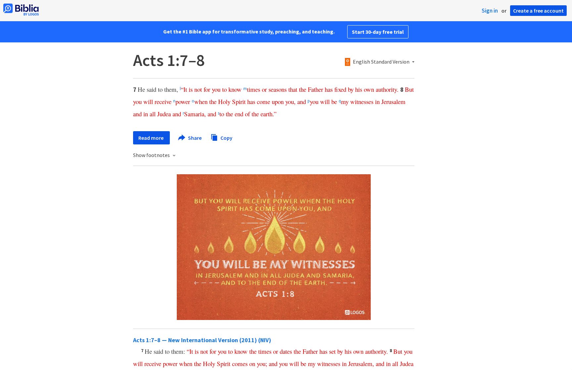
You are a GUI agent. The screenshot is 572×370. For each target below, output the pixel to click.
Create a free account (538, 10)
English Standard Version (381, 62)
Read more (151, 137)
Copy (225, 137)
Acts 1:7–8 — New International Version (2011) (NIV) (202, 340)
